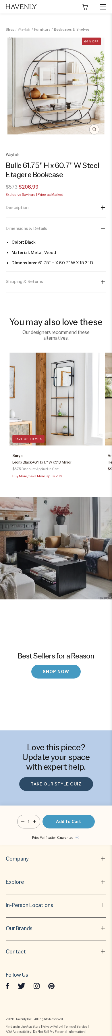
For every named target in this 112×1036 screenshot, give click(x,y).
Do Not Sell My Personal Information (59, 1032)
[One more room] (34, 821)
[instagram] (37, 985)
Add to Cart (68, 821)
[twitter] (21, 985)
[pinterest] (51, 985)
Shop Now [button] (56, 671)
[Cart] (85, 7)
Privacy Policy (52, 1027)
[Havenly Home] (21, 6)
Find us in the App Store (23, 1027)
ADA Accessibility (18, 1032)
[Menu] (100, 7)
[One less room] (22, 821)
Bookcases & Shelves (72, 30)
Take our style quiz (56, 784)
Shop (10, 30)
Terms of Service (75, 1027)
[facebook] (7, 985)
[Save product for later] (10, 42)
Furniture (42, 30)
